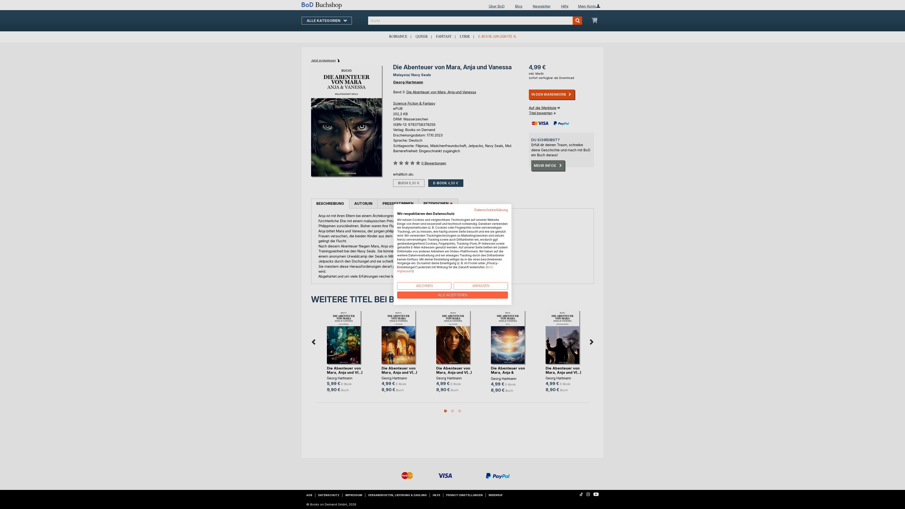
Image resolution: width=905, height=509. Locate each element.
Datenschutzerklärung (491, 210)
